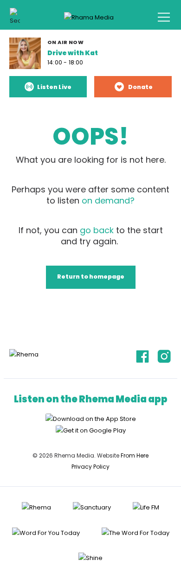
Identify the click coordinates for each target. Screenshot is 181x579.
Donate (140, 87)
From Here (135, 455)
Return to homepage (90, 276)
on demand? (108, 200)
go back (97, 230)
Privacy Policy (90, 467)
